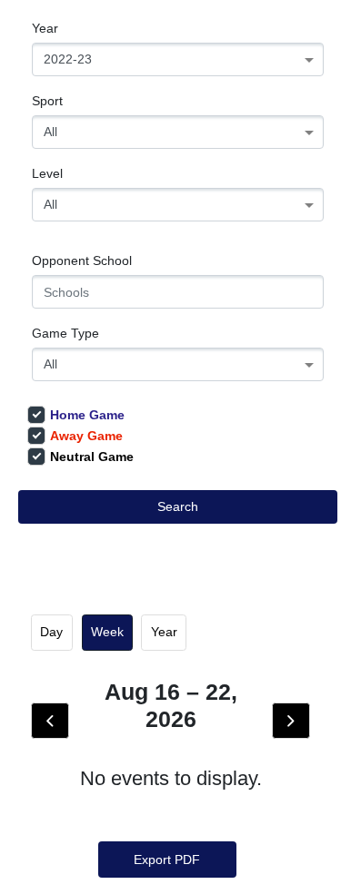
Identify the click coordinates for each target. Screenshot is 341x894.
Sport (47, 100)
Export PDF (167, 859)
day (51, 631)
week (107, 631)
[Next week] (291, 720)
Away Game (86, 435)
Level (47, 173)
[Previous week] (50, 720)
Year (45, 28)
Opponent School (82, 260)
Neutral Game (92, 456)
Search (177, 506)
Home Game (87, 415)
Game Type (65, 333)
